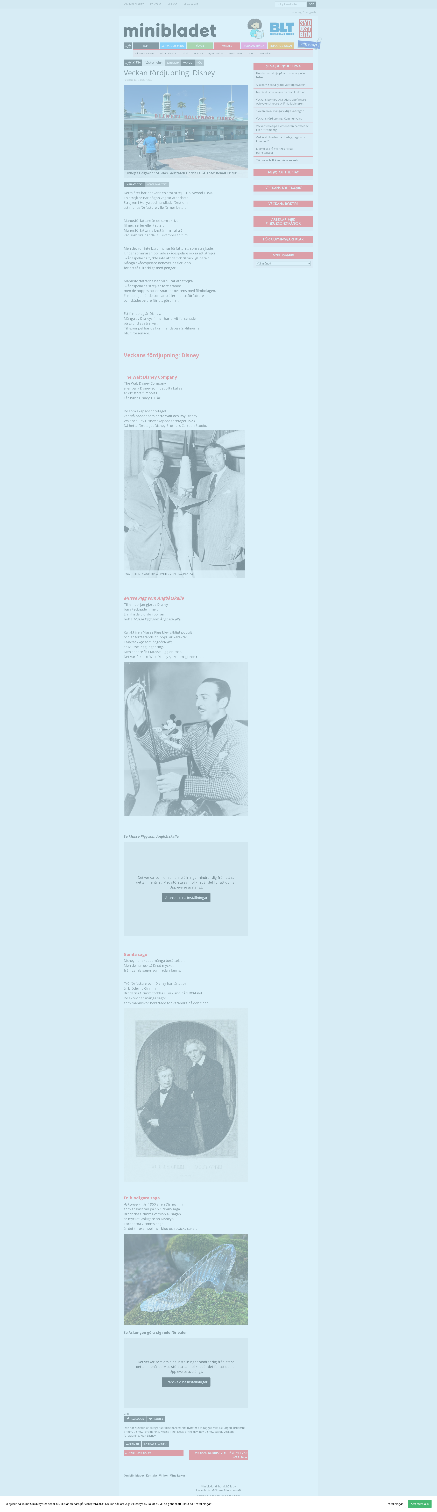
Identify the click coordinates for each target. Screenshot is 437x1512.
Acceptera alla (420, 1504)
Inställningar (395, 1504)
